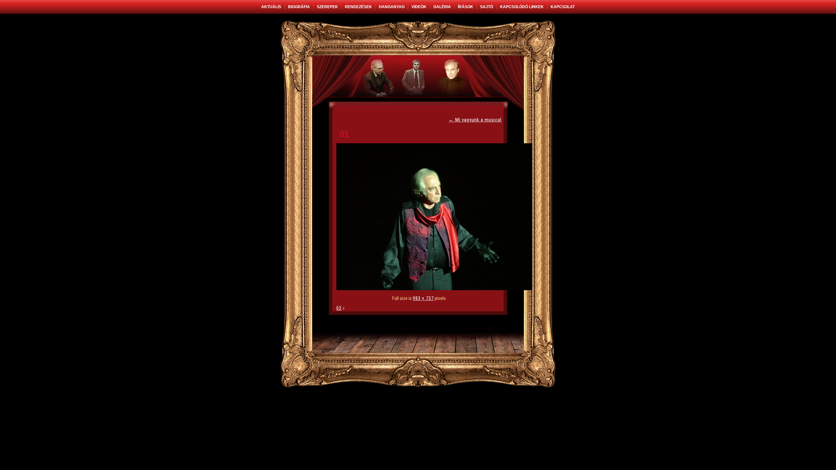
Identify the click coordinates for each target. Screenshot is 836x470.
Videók (418, 7)
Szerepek (327, 7)
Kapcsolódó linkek (522, 7)
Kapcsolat (563, 7)
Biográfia (299, 7)
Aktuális (271, 7)
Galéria (442, 7)
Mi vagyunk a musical (475, 120)
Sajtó (486, 7)
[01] (436, 288)
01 (344, 134)
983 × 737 (423, 298)
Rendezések (358, 7)
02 (339, 308)
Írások (465, 7)
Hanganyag (392, 7)
